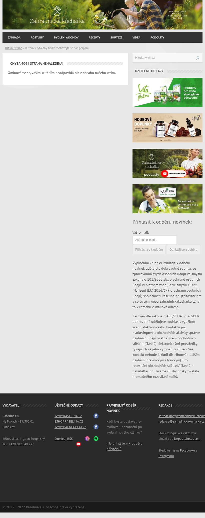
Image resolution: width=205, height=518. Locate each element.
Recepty (94, 37)
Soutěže (116, 37)
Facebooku (187, 451)
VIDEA (136, 37)
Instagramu (166, 456)
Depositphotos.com (187, 439)
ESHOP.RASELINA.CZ (68, 422)
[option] (102, 14)
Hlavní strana (13, 48)
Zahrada (14, 37)
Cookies (59, 439)
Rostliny (37, 37)
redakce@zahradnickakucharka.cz (181, 422)
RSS (70, 439)
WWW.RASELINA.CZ (68, 416)
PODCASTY (157, 37)
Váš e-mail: (140, 232)
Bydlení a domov (66, 37)
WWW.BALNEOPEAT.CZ (70, 427)
